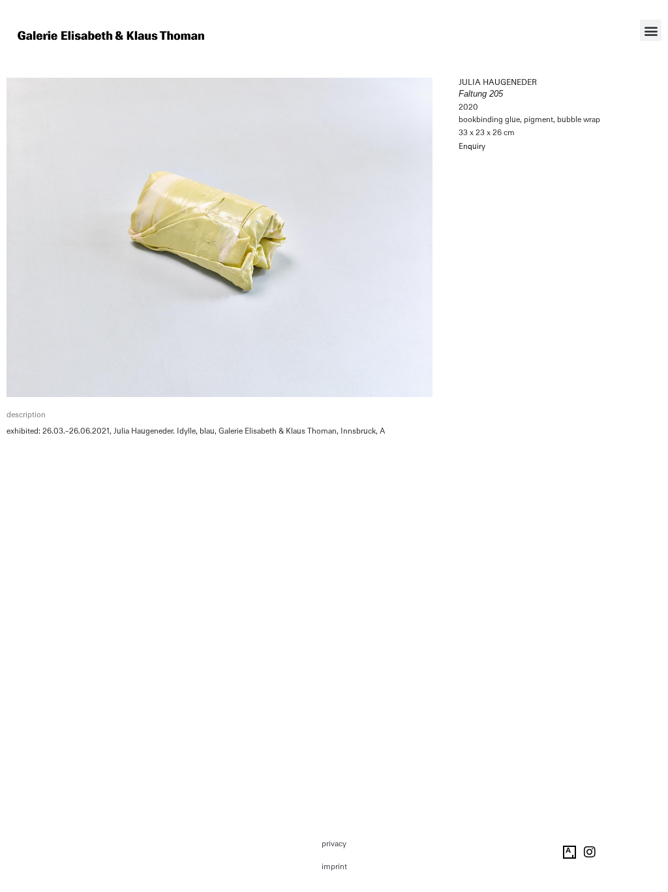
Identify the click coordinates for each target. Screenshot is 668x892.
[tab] (26, 415)
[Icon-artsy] (569, 852)
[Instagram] (590, 852)
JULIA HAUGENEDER (498, 82)
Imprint (334, 866)
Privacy (334, 844)
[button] (650, 30)
